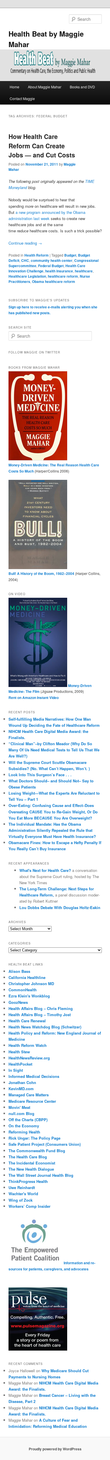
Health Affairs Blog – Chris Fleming (41, 1008)
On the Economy (24, 1126)
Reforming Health (24, 1132)
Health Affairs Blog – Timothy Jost (40, 1014)
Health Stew (19, 1051)
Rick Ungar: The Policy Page (34, 1138)
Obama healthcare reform (53, 281)
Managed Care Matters (29, 1094)
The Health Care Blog (28, 1157)
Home (14, 86)
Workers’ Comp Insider (29, 1206)
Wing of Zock (21, 1200)
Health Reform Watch (28, 1045)
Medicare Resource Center (32, 1101)
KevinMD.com (21, 1088)
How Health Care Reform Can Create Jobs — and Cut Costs (42, 145)
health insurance (59, 271)
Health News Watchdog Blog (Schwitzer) (45, 1027)
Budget (70, 255)
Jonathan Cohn (22, 1082)
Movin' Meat (19, 1107)
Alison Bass (19, 971)
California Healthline (27, 977)
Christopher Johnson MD (31, 983)
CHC (25, 260)
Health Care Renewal (27, 1020)
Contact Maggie (22, 98)
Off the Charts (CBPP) (28, 1119)
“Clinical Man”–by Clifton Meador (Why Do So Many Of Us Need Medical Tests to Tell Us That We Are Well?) (54, 750)
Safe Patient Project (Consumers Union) (45, 1144)
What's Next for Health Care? (45, 870)
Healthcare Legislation (27, 276)
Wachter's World (23, 1193)
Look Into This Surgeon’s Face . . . (40, 774)
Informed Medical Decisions (34, 1076)
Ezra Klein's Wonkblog (29, 996)
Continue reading (25, 243)
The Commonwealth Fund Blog (37, 1150)
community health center (51, 260)
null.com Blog (21, 1113)
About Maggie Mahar (44, 86)
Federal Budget (51, 265)
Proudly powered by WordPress (55, 1449)
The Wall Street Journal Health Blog (41, 1175)
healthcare (84, 271)
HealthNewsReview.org (29, 1058)
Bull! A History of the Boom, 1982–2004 (41, 573)
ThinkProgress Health (28, 1181)
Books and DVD (82, 86)
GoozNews (18, 1002)
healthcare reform (63, 276)
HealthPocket (20, 1064)
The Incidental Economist (32, 1163)
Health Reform (36, 255)
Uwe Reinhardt (22, 1187)
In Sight (16, 1070)
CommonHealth (23, 989)
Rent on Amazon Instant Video (34, 697)
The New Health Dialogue (31, 1169)
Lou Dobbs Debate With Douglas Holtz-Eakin (59, 907)
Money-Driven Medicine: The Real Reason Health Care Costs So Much (54, 468)
